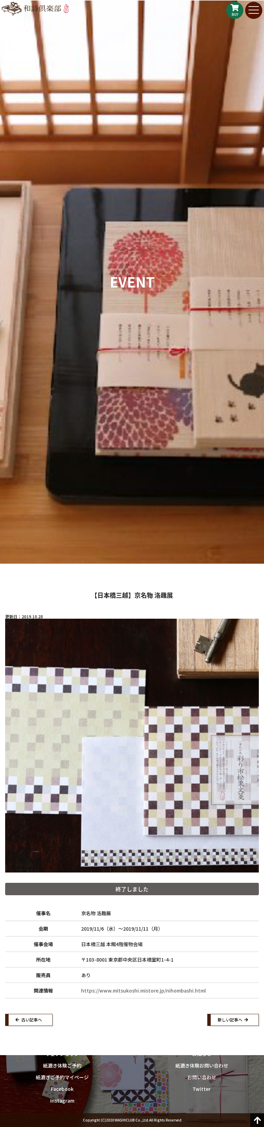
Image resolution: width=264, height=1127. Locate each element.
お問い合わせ (201, 1077)
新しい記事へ (230, 1019)
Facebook (62, 1088)
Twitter (201, 1088)
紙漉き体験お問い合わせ (201, 1065)
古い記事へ (31, 1019)
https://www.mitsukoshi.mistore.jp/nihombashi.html (143, 990)
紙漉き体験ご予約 (62, 1065)
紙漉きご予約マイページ (62, 1077)
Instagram (62, 1100)
